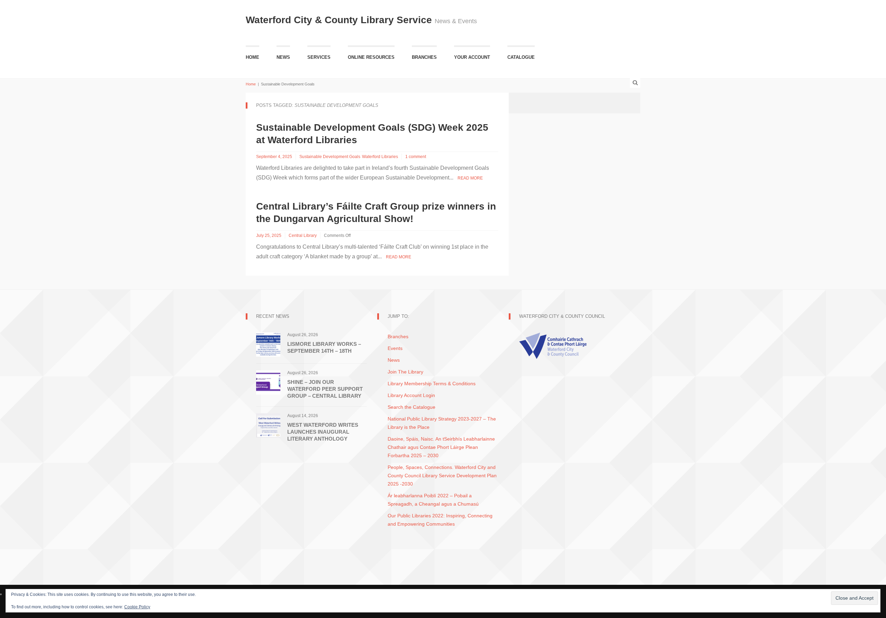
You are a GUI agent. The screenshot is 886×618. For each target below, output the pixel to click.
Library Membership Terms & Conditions (432, 383)
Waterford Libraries (380, 156)
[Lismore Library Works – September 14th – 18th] (268, 344)
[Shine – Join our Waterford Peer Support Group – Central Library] (268, 382)
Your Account (472, 57)
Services (319, 57)
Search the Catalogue (411, 407)
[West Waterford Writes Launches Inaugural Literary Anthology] (268, 425)
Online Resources (371, 57)
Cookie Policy (137, 607)
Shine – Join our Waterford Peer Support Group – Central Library (325, 389)
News (283, 57)
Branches (424, 57)
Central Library (303, 235)
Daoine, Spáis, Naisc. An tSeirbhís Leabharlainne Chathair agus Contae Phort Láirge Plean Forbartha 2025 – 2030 (441, 447)
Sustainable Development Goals (329, 156)
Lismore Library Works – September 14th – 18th (324, 347)
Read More (470, 178)
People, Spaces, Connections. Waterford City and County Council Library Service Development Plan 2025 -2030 (442, 475)
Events (395, 348)
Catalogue (521, 57)
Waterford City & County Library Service (340, 20)
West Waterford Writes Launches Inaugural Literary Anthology (322, 432)
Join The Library (405, 372)
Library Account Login (411, 395)
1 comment (415, 156)
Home (252, 57)
